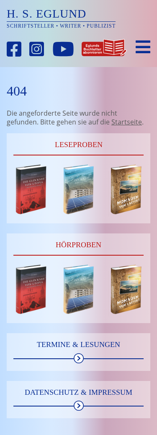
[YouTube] (63, 49)
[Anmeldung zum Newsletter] (104, 49)
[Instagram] (36, 49)
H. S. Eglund (46, 13)
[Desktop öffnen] (143, 47)
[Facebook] (14, 49)
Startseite (126, 122)
